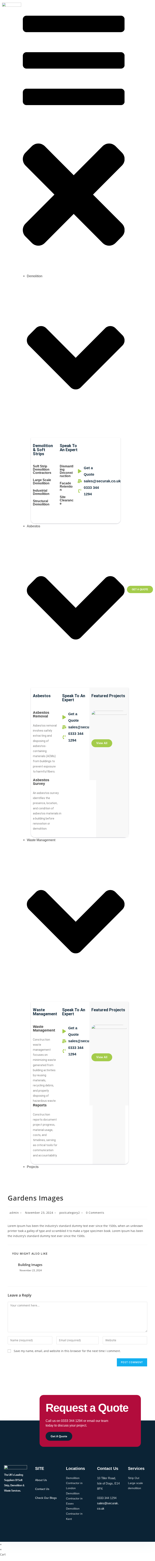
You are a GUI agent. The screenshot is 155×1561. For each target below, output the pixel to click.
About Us (41, 1480)
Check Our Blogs (46, 1497)
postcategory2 (69, 1213)
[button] (74, 136)
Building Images (30, 1265)
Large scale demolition (42, 481)
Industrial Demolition (41, 492)
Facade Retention (66, 486)
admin (14, 1213)
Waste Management (44, 1028)
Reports (40, 1105)
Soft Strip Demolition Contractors (42, 469)
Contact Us (42, 1489)
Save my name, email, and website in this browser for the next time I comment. (67, 1351)
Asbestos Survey (41, 782)
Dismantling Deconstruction (66, 471)
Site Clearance (66, 500)
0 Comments (95, 1213)
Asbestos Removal (41, 714)
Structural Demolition (41, 502)
